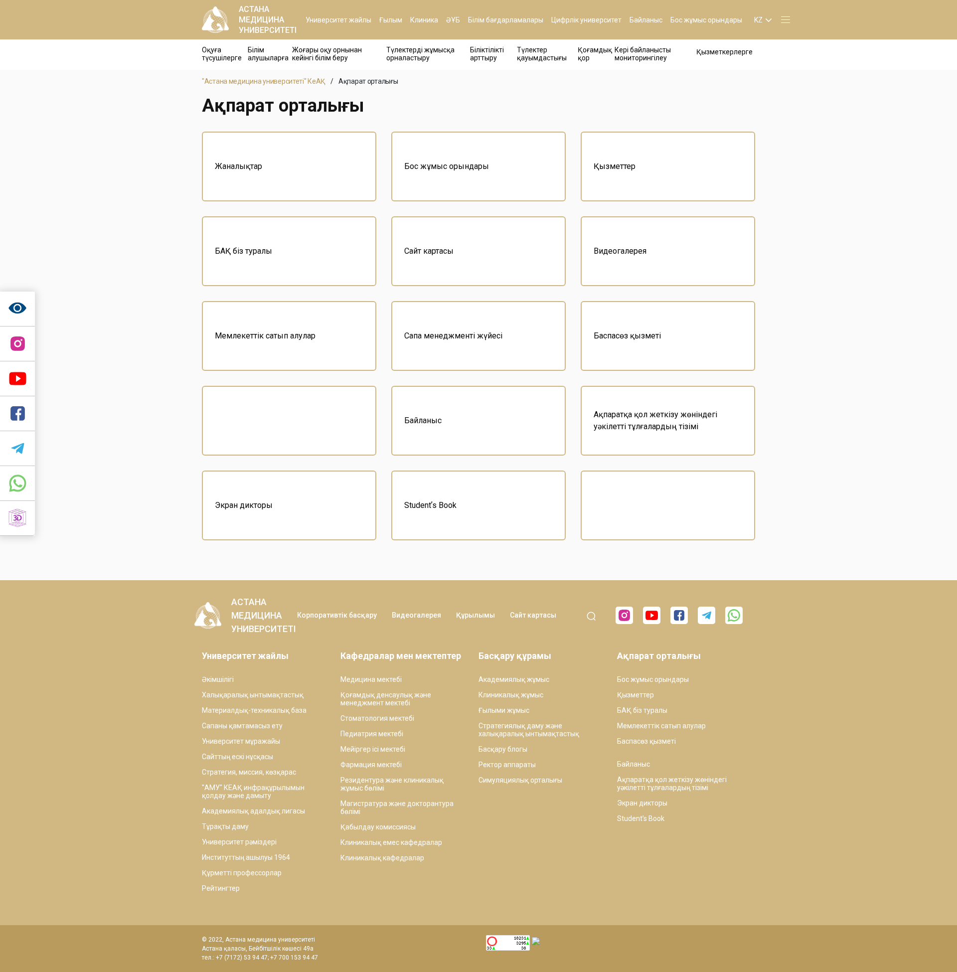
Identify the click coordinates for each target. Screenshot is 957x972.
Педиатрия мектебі (371, 734)
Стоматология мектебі (377, 718)
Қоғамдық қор (595, 54)
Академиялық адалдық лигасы (253, 811)
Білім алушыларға (268, 54)
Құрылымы (475, 615)
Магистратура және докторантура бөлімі (397, 807)
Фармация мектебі (371, 765)
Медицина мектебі (371, 679)
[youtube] (651, 615)
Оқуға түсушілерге (222, 54)
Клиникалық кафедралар (382, 858)
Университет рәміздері (239, 842)
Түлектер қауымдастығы (542, 54)
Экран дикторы (244, 505)
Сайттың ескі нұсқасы (237, 757)
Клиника (424, 20)
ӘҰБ (453, 20)
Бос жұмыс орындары (706, 20)
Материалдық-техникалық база (254, 710)
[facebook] (679, 615)
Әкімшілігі (218, 679)
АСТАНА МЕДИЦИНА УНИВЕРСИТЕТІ (268, 19)
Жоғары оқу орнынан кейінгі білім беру (327, 54)
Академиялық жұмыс (513, 679)
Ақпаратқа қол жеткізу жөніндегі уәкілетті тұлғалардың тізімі (655, 420)
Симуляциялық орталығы (520, 780)
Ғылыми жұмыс (503, 710)
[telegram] (17, 448)
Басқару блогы (502, 749)
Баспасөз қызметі (627, 335)
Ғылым (390, 20)
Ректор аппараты (507, 765)
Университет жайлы (338, 20)
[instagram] (17, 343)
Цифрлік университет (586, 20)
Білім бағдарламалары (505, 20)
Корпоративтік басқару (337, 615)
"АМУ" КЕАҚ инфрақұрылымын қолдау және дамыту (253, 792)
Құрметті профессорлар (242, 873)
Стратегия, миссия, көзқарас (249, 772)
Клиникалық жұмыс (510, 695)
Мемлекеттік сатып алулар (265, 335)
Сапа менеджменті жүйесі (453, 335)
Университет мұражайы (241, 741)
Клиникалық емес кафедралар (391, 842)
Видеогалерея (620, 251)
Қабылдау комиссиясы (378, 827)
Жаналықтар (238, 166)
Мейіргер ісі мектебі (372, 749)
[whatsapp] (17, 483)
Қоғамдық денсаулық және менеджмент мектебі (385, 699)
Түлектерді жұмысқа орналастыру (420, 54)
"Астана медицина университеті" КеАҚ (263, 81)
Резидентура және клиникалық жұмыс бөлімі (392, 784)
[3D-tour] (17, 518)
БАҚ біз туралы (243, 251)
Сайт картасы (429, 251)
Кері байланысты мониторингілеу (643, 54)
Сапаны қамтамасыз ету (242, 726)
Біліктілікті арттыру (487, 54)
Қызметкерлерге (724, 52)
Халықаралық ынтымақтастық (253, 695)
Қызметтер (615, 166)
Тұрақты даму (225, 826)
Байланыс (646, 20)
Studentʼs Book (430, 505)
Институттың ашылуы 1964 (246, 857)
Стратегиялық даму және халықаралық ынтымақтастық (528, 730)
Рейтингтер (221, 888)
